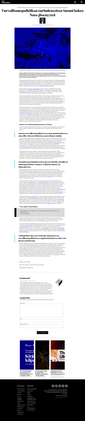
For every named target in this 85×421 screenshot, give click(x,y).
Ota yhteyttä (30, 390)
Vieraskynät (29, 396)
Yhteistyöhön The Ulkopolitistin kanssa (31, 399)
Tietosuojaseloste (31, 401)
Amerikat (19, 392)
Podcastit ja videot (21, 405)
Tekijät (28, 392)
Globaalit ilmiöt (20, 401)
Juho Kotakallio (38, 25)
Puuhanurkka (20, 414)
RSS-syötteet (30, 405)
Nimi (21, 318)
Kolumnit (19, 410)
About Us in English (31, 403)
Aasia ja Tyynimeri (21, 389)
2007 (28, 213)
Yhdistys (29, 394)
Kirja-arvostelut (20, 412)
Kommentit (19, 408)
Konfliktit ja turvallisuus (19, 399)
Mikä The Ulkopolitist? (32, 389)
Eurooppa (19, 394)
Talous (18, 403)
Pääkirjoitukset (20, 406)
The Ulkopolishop (31, 409)
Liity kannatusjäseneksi (31, 407)
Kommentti (22, 303)
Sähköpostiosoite (24, 324)
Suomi (18, 396)
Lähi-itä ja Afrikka (21, 390)
